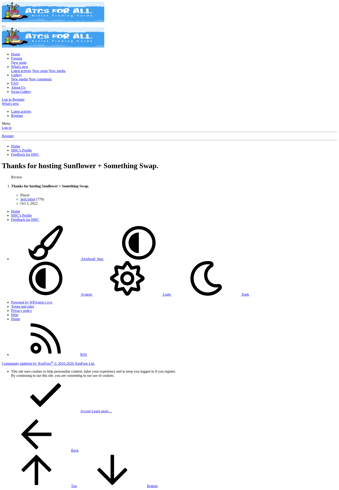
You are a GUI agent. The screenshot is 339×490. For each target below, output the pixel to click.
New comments (40, 79)
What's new (19, 67)
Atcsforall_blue (92, 259)
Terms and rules (22, 306)
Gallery (16, 75)
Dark (245, 294)
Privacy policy (21, 311)
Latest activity (21, 71)
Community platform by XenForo (48, 363)
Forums (16, 58)
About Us (18, 87)
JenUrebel (27, 199)
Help (14, 315)
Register (17, 116)
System (86, 294)
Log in (7, 128)
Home (15, 54)
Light (167, 294)
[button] (138, 259)
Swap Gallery (21, 92)
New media (57, 71)
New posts (19, 62)
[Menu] (4, 26)
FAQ (14, 83)
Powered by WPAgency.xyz (31, 302)
